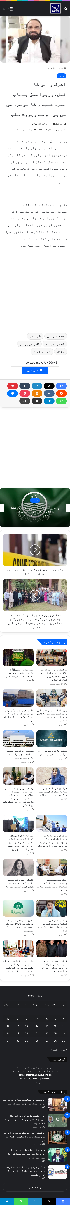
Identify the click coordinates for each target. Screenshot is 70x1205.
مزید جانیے (35, 1082)
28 (37, 1040)
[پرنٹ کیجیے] (24, 401)
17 (8, 1026)
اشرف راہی (54, 336)
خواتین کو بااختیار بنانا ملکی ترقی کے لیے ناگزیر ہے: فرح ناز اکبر (52, 791)
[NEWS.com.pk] (55, 8)
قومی (48, 67)
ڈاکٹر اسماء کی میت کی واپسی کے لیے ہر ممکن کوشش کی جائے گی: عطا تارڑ (18, 883)
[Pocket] (24, 393)
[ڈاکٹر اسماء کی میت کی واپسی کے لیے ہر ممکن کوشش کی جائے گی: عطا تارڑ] (18, 867)
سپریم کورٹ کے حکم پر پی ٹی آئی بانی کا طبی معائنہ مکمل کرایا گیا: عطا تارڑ (26, 1153)
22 (26, 1033)
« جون (64, 1049)
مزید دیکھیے (35, 1187)
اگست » (55, 1049)
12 (55, 1026)
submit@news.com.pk (38, 1074)
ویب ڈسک (59, 123)
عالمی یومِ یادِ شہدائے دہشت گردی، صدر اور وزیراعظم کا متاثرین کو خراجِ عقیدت (25, 1170)
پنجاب (34, 336)
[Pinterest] (12, 386)
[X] (49, 386)
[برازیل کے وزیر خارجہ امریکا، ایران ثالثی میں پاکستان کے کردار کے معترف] (57, 1120)
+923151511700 (41, 1078)
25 (63, 1040)
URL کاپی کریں (35, 370)
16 (18, 1026)
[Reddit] (61, 393)
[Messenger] (12, 393)
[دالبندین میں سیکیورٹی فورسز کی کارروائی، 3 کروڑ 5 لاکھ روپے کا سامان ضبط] (18, 697)
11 (63, 1026)
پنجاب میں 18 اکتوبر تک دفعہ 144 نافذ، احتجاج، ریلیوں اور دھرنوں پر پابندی (35, 511)
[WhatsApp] (61, 401)
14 (37, 1026)
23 (17, 1033)
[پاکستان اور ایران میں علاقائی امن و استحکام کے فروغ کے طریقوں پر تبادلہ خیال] (51, 657)
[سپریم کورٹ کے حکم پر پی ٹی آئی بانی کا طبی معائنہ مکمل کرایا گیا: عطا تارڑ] (57, 1155)
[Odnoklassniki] (37, 393)
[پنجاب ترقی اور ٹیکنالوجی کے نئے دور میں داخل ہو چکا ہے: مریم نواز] (51, 908)
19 (55, 1033)
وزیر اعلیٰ (41, 351)
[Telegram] (49, 401)
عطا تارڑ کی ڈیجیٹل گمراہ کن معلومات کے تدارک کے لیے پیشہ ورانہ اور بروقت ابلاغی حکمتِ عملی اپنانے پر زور (19, 842)
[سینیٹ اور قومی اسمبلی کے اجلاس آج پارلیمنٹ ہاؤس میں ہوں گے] (18, 738)
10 (8, 1018)
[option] (35, 507)
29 (26, 1040)
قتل (59, 351)
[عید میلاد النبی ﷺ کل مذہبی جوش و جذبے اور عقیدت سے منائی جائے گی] (18, 657)
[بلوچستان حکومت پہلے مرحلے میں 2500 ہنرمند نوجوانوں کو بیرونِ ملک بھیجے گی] (18, 908)
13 (47, 1026)
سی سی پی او (28, 344)
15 (26, 1026)
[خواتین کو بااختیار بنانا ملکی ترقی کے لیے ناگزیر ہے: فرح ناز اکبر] (51, 775)
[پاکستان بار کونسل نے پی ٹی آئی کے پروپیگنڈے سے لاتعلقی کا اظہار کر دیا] (57, 1137)
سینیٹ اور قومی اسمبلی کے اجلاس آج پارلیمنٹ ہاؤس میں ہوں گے (20, 754)
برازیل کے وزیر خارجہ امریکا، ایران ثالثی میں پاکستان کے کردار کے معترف (24, 1119)
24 (7, 1033)
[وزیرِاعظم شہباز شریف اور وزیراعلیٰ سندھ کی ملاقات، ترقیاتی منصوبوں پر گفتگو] (51, 697)
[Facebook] (61, 386)
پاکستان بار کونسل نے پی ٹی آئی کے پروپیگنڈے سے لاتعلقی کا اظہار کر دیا (24, 1136)
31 (8, 1040)
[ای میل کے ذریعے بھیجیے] (37, 401)
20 (47, 1033)
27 (47, 1040)
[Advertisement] (35, 289)
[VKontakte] (49, 393)
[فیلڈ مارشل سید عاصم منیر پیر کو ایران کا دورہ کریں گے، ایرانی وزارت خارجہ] (51, 948)
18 (63, 1033)
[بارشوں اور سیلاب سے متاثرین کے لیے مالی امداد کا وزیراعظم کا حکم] (57, 1104)
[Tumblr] (24, 386)
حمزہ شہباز (53, 344)
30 (17, 1040)
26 (55, 1040)
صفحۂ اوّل (58, 67)
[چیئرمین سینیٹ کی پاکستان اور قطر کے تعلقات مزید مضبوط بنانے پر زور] (51, 867)
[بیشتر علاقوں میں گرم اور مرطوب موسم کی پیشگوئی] (51, 738)
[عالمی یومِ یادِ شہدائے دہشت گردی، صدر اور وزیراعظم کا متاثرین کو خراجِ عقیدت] (57, 1172)
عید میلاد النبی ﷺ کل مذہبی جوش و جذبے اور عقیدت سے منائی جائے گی (20, 673)
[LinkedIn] (37, 386)
